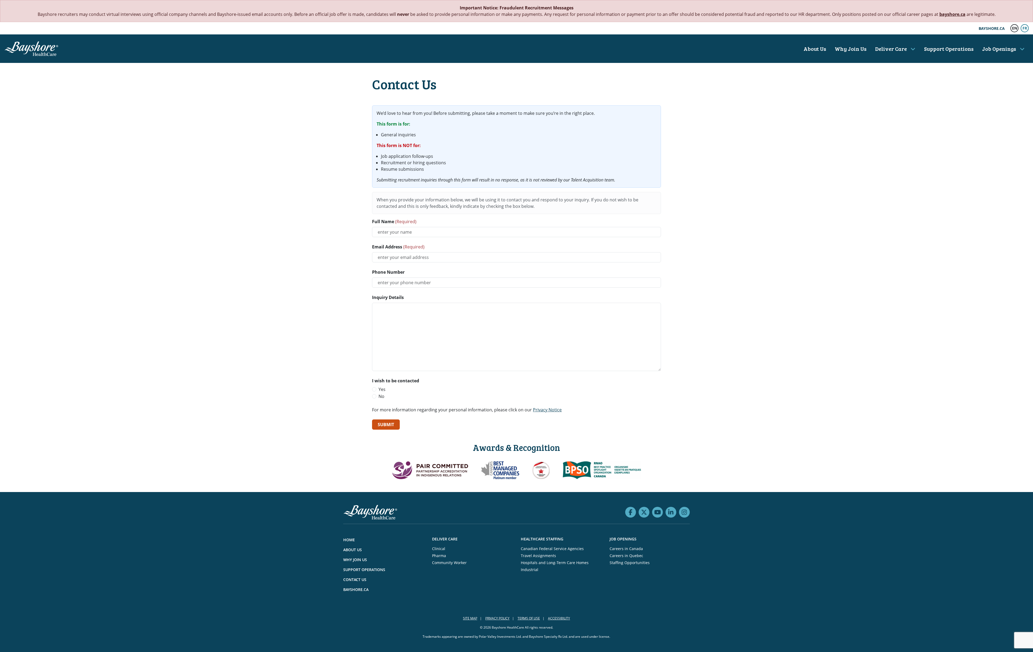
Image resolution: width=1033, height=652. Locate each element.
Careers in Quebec (626, 555)
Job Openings (999, 48)
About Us (815, 48)
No (381, 396)
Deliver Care (891, 48)
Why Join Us (850, 48)
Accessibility (559, 618)
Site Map (470, 618)
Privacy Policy (497, 618)
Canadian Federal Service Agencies (552, 548)
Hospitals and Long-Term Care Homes (555, 562)
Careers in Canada (626, 548)
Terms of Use (529, 618)
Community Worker (449, 562)
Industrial (529, 569)
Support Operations (949, 48)
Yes (381, 389)
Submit (386, 424)
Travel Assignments (538, 555)
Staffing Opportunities (630, 562)
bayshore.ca (952, 14)
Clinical (438, 548)
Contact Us (354, 579)
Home (349, 539)
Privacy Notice (547, 410)
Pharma (439, 555)
